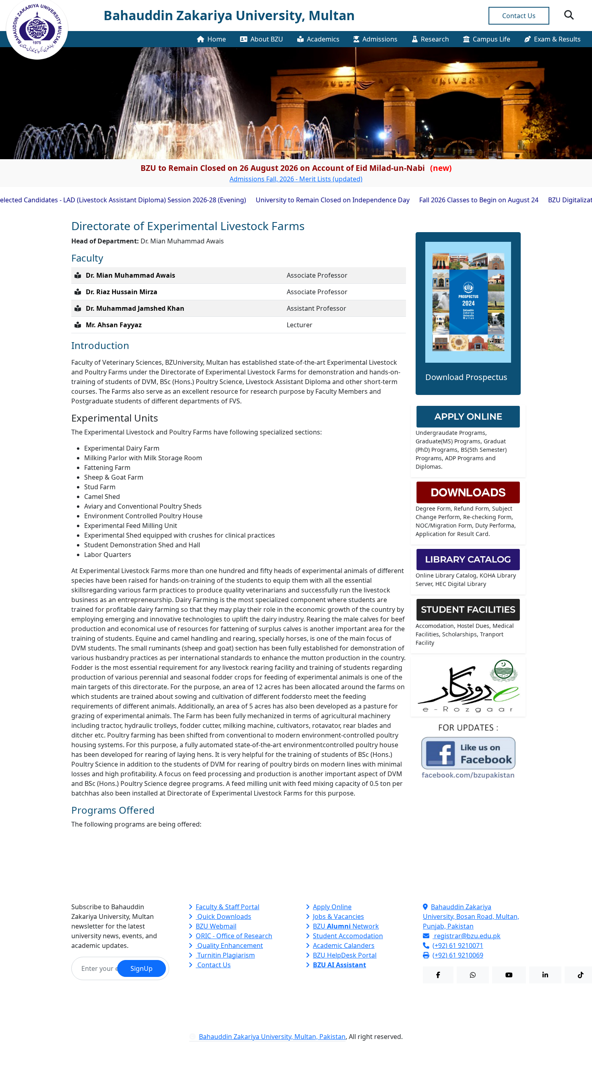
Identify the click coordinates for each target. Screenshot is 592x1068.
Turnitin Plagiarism (225, 955)
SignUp (141, 968)
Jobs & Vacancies (338, 916)
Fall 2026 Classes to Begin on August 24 (449, 199)
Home (216, 39)
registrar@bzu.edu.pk (467, 935)
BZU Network (346, 926)
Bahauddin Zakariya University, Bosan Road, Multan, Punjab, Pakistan (471, 916)
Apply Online (332, 906)
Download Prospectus (466, 377)
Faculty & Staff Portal (227, 906)
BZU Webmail (216, 926)
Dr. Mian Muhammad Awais (130, 275)
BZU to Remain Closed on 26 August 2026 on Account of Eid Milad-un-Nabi (296, 167)
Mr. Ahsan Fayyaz (114, 324)
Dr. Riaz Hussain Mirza (121, 291)
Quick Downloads (223, 916)
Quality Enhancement (229, 945)
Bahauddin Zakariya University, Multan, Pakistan (272, 1036)
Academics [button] (323, 39)
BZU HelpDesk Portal (345, 955)
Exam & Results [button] (557, 39)
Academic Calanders (344, 945)
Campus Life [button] (491, 39)
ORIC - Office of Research (234, 935)
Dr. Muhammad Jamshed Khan (135, 308)
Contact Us (519, 15)
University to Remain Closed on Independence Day (304, 199)
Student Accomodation (348, 935)
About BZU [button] (266, 39)
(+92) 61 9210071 (458, 945)
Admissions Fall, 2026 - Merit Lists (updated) (296, 179)
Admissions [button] (379, 39)
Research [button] (435, 39)
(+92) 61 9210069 (458, 955)
